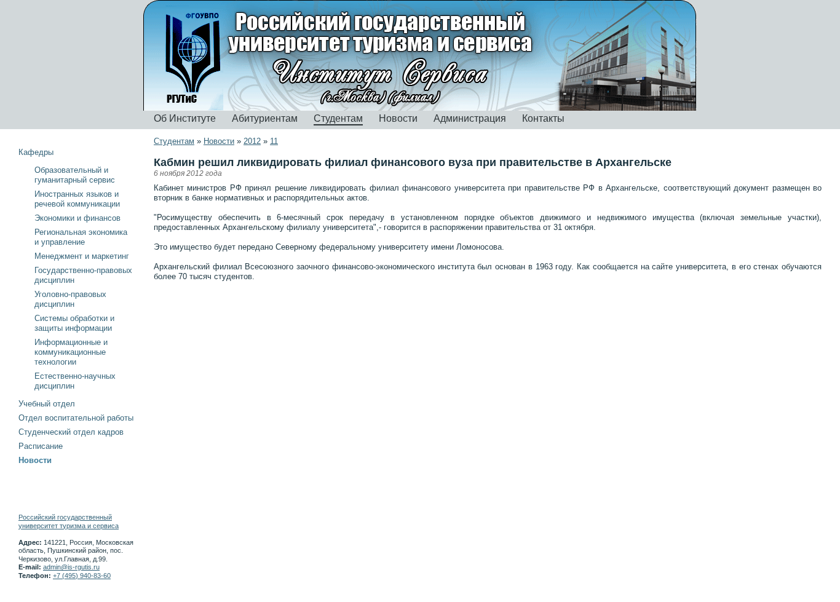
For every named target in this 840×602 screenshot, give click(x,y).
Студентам (338, 118)
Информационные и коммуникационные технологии (71, 352)
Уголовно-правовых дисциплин (70, 299)
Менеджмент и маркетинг (81, 256)
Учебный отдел (46, 403)
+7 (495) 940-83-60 (82, 575)
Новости (398, 118)
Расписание (40, 446)
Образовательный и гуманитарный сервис (74, 174)
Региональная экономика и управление (80, 237)
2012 (252, 141)
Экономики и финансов (77, 218)
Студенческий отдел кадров (71, 432)
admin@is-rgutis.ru (71, 567)
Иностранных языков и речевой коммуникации (77, 198)
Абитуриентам (265, 118)
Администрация (470, 118)
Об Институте (185, 118)
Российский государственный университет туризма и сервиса (68, 521)
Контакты (543, 118)
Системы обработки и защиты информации (74, 323)
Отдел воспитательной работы (75, 417)
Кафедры (35, 152)
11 (274, 141)
